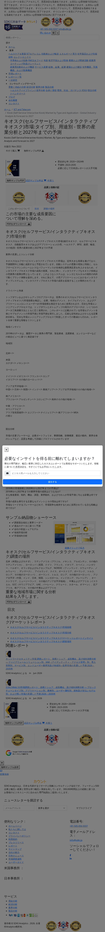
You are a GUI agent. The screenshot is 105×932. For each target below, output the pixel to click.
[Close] (6, 450)
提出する (52, 481)
